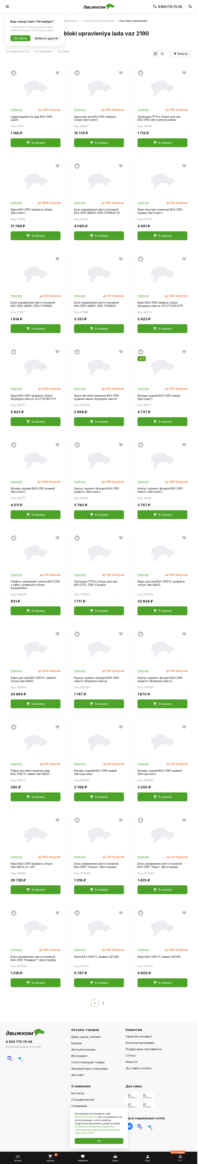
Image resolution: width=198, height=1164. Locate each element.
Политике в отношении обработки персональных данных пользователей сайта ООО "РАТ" (97, 1130)
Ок (99, 1141)
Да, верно (20, 38)
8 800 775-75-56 (170, 6)
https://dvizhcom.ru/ (86, 1116)
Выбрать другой (46, 38)
